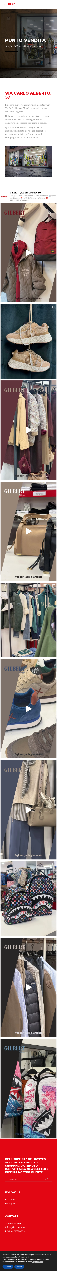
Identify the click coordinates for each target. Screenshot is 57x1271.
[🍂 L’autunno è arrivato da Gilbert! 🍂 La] (28, 252)
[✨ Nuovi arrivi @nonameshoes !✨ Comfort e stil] (28, 341)
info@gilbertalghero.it (16, 1227)
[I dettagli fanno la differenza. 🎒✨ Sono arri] (28, 898)
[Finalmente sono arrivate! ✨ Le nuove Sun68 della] (28, 708)
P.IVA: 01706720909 (15, 1231)
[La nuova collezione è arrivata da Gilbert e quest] (28, 620)
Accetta (8, 1267)
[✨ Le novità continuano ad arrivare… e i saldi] (28, 987)
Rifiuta (19, 1267)
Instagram (10, 1203)
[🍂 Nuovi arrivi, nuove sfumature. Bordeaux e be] (28, 430)
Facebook (10, 1199)
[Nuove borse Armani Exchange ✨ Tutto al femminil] (28, 531)
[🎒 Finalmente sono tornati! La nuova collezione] (28, 1088)
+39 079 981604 (13, 1223)
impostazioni (37, 1262)
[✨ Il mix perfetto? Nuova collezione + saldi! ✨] (28, 809)
